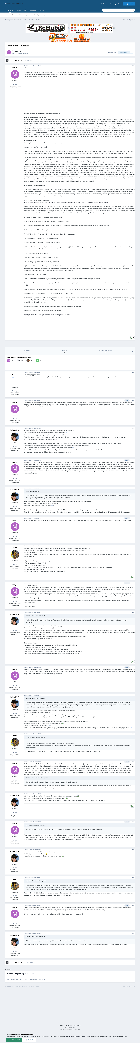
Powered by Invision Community (70, 1029)
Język (62, 1025)
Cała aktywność (21, 10)
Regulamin (46, 15)
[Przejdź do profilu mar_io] (9, 52)
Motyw (68, 1025)
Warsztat (25, 53)
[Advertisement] (70, 344)
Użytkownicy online (25, 15)
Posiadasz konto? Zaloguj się (110, 4)
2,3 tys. (15, 391)
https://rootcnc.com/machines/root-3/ (35, 147)
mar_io (18, 51)
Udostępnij (112, 52)
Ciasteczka (77, 1025)
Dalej (17, 60)
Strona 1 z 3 (28, 60)
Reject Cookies (29, 1040)
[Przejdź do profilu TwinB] (37, 360)
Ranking (36, 15)
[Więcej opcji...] (133, 66)
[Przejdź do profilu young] (15, 381)
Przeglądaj (10, 10)
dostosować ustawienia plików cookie (78, 1036)
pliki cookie (30, 1036)
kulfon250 (14, 430)
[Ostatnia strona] (21, 60)
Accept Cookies (14, 1040)
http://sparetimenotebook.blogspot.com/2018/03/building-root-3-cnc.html (47, 315)
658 (15, 446)
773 (15, 84)
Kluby (6, 15)
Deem (14, 548)
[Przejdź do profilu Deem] (28, 360)
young (14, 374)
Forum (14, 15)
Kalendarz (33, 10)
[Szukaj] (133, 10)
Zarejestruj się (129, 4)
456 (15, 564)
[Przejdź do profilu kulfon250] (18, 360)
